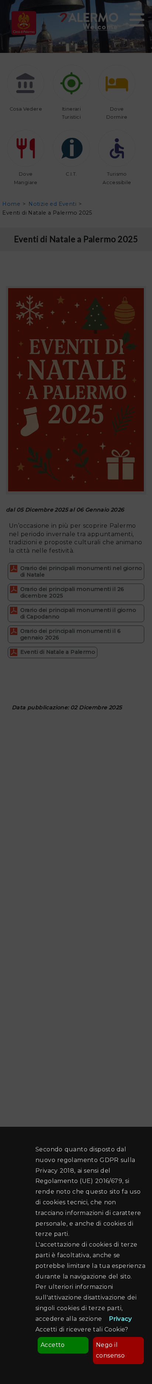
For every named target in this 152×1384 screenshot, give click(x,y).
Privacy (120, 1318)
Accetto (53, 1344)
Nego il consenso (110, 1350)
